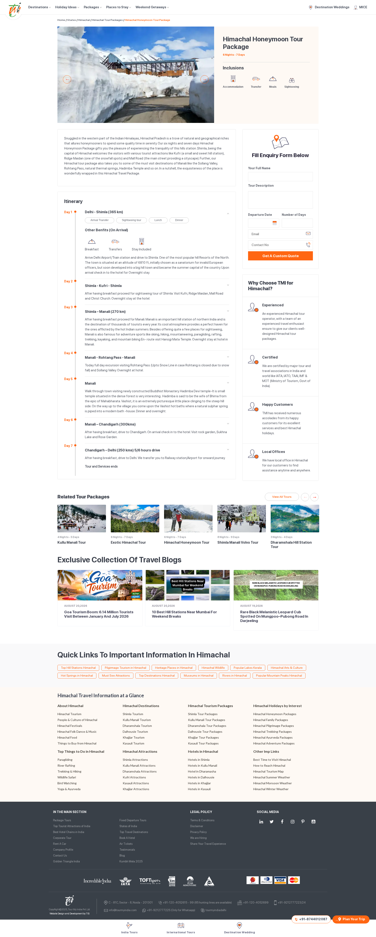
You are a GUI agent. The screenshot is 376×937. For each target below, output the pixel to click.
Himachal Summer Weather (271, 777)
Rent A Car (59, 843)
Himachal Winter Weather (271, 789)
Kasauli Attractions (136, 783)
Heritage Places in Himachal (174, 667)
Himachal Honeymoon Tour (187, 542)
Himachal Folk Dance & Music (77, 731)
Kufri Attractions (134, 777)
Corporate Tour (62, 838)
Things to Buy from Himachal (76, 743)
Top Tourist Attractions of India (71, 826)
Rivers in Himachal (234, 675)
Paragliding (64, 759)
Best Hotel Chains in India (68, 832)
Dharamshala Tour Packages (207, 725)
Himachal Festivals (69, 725)
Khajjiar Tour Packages (203, 737)
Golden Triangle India (66, 861)
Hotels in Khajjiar (199, 783)
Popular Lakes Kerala (248, 667)
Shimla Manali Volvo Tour (237, 542)
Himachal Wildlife (213, 667)
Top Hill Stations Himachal (78, 667)
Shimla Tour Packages (203, 714)
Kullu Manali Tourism (137, 720)
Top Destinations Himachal (157, 675)
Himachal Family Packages (270, 720)
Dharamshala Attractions (140, 771)
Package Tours (62, 820)
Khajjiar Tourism (133, 737)
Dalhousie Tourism (135, 731)
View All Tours (282, 496)
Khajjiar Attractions (136, 789)
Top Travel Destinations (133, 832)
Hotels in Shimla (199, 759)
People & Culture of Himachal (77, 720)
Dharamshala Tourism (137, 725)
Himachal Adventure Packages (274, 743)
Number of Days (294, 214)
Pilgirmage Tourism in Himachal (125, 667)
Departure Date (260, 214)
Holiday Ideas (66, 7)
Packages (91, 7)
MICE (363, 7)
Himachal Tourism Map (268, 771)
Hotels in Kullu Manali (202, 765)
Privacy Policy (198, 832)
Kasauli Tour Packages (203, 743)
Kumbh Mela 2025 (131, 861)
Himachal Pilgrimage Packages (273, 725)
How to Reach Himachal (269, 765)
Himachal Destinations (141, 706)
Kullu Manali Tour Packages (206, 720)
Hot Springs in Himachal (77, 675)
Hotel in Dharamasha (202, 771)
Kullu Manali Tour (71, 542)
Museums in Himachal (198, 675)
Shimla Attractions (135, 759)
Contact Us (60, 855)
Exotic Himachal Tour (128, 542)
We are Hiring (198, 838)
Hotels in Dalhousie (201, 777)
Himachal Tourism (69, 714)
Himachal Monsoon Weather (272, 783)
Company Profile (63, 849)
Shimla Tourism (133, 714)
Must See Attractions (116, 675)
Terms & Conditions (202, 820)
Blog (122, 855)
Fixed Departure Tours (132, 820)
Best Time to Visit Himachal (272, 759)
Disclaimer (196, 826)
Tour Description (261, 185)
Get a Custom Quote (280, 256)
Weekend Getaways (151, 7)
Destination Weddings (331, 7)
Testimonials (127, 849)
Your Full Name (259, 168)
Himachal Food (67, 737)
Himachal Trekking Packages (272, 731)
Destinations (38, 7)
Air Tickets (126, 843)
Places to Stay (117, 7)
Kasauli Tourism (133, 743)
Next (204, 79)
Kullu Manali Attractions (139, 765)
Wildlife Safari (66, 777)
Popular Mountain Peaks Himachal (279, 675)
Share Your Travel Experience (208, 843)
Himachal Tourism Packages (210, 706)
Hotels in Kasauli (199, 789)
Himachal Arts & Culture (287, 667)
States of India (128, 826)
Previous (67, 79)
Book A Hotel (127, 838)
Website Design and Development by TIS (69, 913)
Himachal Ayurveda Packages (273, 737)
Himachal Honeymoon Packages (274, 714)
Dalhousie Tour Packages (205, 731)
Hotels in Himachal (203, 751)
